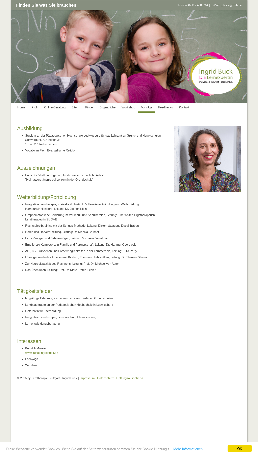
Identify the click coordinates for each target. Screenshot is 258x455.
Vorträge (146, 107)
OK (239, 448)
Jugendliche (107, 107)
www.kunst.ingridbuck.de (41, 352)
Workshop (128, 107)
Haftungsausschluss (129, 378)
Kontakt (184, 107)
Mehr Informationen (188, 448)
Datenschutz (105, 378)
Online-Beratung (55, 107)
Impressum (87, 378)
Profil (34, 107)
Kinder (89, 107)
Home (21, 107)
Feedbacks (165, 107)
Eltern (75, 107)
